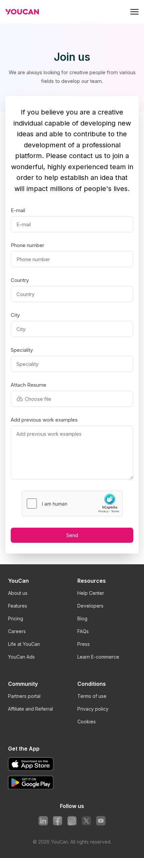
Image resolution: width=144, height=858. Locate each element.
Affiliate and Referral (30, 709)
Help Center (90, 593)
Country (20, 280)
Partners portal (24, 696)
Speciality (22, 350)
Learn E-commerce (98, 657)
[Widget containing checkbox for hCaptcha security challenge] (72, 503)
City (15, 315)
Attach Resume (28, 385)
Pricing (15, 618)
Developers (90, 606)
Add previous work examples (44, 420)
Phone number (27, 245)
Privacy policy (93, 709)
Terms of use (91, 696)
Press (83, 644)
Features (17, 606)
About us (17, 593)
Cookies (86, 721)
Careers (17, 631)
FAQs (83, 631)
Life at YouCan (24, 644)
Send (72, 535)
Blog (82, 618)
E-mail (18, 210)
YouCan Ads (21, 657)
